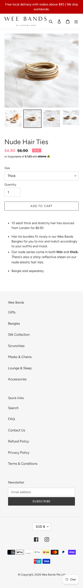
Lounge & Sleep (20, 368)
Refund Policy (18, 441)
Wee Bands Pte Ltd (53, 574)
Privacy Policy (18, 452)
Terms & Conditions (22, 464)
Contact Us (16, 430)
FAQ (11, 419)
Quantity (10, 184)
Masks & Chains (20, 357)
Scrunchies (16, 346)
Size (7, 168)
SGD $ (40, 526)
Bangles (14, 323)
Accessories (17, 379)
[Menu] (76, 21)
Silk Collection (19, 334)
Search (13, 408)
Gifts (12, 312)
